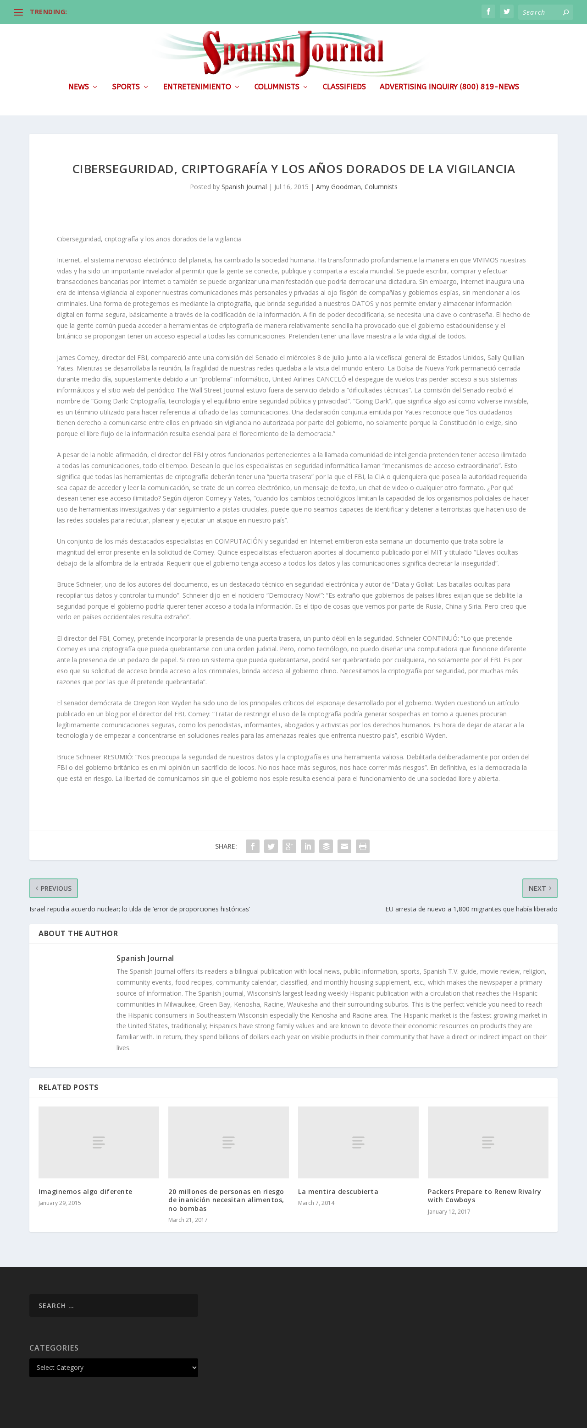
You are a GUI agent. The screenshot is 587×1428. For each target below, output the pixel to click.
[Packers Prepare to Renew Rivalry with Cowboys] (488, 1142)
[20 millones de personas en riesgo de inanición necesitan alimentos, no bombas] (228, 1142)
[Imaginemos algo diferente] (99, 1142)
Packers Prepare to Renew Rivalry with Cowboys (484, 1195)
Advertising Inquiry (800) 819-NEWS (449, 87)
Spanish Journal (244, 186)
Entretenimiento (197, 87)
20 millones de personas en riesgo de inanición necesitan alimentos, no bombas (226, 1199)
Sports (126, 87)
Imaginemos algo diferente (86, 1191)
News (78, 87)
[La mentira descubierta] (358, 1142)
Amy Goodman (338, 186)
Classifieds (344, 87)
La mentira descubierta (338, 1191)
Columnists (277, 87)
